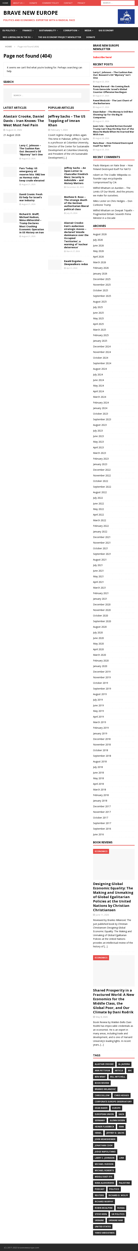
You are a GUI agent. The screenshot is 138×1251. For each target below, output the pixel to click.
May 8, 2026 (102, 1016)
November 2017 (102, 811)
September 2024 (102, 363)
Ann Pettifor (102, 1070)
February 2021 (101, 593)
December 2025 (102, 279)
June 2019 (98, 705)
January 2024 (100, 408)
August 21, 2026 (28, 184)
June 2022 (98, 503)
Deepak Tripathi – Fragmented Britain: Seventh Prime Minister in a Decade (113, 214)
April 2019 (98, 716)
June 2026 (98, 245)
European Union (104, 1114)
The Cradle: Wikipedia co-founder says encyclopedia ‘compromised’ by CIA (112, 178)
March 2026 (99, 262)
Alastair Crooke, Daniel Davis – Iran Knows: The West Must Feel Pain (23, 120)
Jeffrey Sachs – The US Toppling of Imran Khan (66, 120)
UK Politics (118, 1214)
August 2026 (100, 234)
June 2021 (98, 570)
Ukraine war (116, 1220)
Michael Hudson (104, 1164)
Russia (121, 1207)
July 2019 (98, 699)
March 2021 (99, 587)
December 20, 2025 (75, 187)
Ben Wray (100, 1076)
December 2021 (102, 537)
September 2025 (102, 295)
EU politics (9, 30)
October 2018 (100, 750)
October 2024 (100, 357)
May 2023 (98, 441)
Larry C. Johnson (104, 1157)
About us (17, 3)
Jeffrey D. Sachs (115, 1132)
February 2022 (101, 525)
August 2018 (100, 761)
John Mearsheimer (105, 1139)
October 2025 (100, 290)
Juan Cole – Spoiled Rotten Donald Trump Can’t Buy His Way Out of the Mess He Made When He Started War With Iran (113, 130)
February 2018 (101, 795)
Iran (121, 1126)
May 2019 (98, 711)
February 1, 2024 (59, 129)
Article (119, 1070)
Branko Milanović (105, 1089)
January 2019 (100, 733)
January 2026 (100, 273)
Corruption (70, 30)
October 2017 (100, 817)
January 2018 (100, 800)
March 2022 (99, 520)
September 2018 (102, 755)
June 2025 (98, 312)
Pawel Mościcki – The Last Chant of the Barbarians (112, 102)
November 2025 (102, 284)
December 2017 (102, 806)
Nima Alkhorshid (104, 1182)
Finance (27, 30)
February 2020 (101, 660)
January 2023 (100, 464)
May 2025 (98, 318)
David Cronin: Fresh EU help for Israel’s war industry (30, 197)
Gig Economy (106, 30)
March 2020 (99, 654)
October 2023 (100, 413)
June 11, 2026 (102, 914)
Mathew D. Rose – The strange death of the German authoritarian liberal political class (76, 203)
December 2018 (102, 739)
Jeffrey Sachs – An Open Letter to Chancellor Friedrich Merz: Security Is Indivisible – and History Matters (76, 175)
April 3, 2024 (71, 268)
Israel (98, 1132)
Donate (33, 3)
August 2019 (100, 694)
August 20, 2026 (102, 138)
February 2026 (101, 267)
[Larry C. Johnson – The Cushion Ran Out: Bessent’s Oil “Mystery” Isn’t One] (10, 149)
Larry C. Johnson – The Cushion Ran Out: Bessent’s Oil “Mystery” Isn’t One (31, 150)
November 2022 (102, 475)
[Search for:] (118, 2)
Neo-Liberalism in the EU (17, 37)
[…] (106, 946)
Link (121, 1157)
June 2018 (98, 772)
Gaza (121, 1114)
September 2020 (102, 621)
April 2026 (98, 256)
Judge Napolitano (105, 1151)
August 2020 (100, 626)
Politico (114, 1189)
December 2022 (102, 469)
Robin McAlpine (104, 1207)
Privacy (81, 3)
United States (103, 1226)
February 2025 (101, 335)
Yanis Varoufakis (104, 1232)
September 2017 (102, 823)
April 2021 (98, 582)
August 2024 (100, 368)
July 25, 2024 (71, 213)
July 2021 (98, 565)
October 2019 (100, 682)
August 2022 (100, 492)
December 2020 (102, 604)
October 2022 (100, 481)
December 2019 (102, 671)
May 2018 (98, 778)
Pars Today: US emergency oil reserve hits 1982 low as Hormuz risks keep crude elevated (32, 174)
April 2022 (98, 514)
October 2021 (100, 548)
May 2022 (98, 509)
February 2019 (101, 727)
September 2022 (102, 486)
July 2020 (98, 632)
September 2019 (102, 688)
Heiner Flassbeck (104, 1126)
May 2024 (98, 385)
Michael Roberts (104, 1170)
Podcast (100, 1189)
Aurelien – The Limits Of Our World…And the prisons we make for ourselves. (113, 191)
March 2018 (99, 789)
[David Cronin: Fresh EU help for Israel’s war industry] (10, 198)
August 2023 (100, 424)
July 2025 (98, 307)
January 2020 (100, 666)
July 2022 (98, 497)
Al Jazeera (124, 1064)
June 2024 (98, 380)
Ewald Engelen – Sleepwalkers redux (76, 263)
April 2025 (98, 324)
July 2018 (98, 767)
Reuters (99, 1195)
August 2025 (100, 301)
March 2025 (99, 329)
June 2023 (98, 436)
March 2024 (99, 396)
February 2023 (101, 458)
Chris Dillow (102, 1095)
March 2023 (99, 453)
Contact (68, 3)
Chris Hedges (121, 1095)
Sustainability (47, 30)
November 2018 (102, 744)
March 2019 (99, 722)
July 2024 (98, 374)
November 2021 (102, 542)
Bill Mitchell (117, 1076)
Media (88, 30)
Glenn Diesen (117, 1120)
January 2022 (100, 531)
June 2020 (98, 638)
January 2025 (100, 340)
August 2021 (100, 559)
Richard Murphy (104, 1201)
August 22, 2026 (14, 129)
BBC (130, 1070)
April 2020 (98, 649)
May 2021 (98, 576)
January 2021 (100, 598)
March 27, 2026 (73, 251)
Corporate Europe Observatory (113, 1101)
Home (5, 3)
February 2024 (101, 402)
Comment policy (50, 3)
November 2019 (102, 677)
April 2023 (98, 447)
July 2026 (98, 239)
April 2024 (98, 391)
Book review (102, 1083)
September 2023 (102, 419)
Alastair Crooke (104, 1064)
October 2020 (100, 615)
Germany (100, 1120)
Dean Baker (101, 1108)
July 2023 (98, 430)
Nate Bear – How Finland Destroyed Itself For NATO (113, 144)
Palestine (124, 1182)
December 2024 (102, 346)
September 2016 (102, 828)
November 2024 (102, 352)
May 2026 (98, 251)
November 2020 (102, 610)
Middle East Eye (103, 1176)
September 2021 (102, 553)
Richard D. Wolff (118, 1195)
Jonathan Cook (104, 1145)
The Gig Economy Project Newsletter (59, 37)
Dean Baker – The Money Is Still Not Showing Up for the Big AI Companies (113, 114)
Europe (116, 1108)
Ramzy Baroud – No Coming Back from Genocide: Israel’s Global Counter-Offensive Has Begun (111, 89)
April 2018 (98, 783)
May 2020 (98, 643)
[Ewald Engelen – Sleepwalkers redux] (55, 265)
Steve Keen (101, 1214)
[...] (65, 157)
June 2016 (98, 834)
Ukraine (99, 1220)
